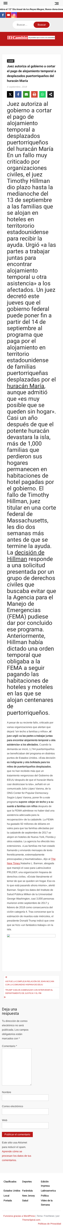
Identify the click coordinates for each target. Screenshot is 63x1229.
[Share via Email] (26, 94)
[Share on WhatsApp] (42, 94)
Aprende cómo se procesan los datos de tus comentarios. (16, 1156)
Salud (25, 1200)
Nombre (6, 1092)
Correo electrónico (12, 1106)
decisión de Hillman (25, 555)
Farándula (27, 1190)
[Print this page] (34, 94)
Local (10, 61)
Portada (8, 1200)
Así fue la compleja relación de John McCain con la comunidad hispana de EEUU (29, 983)
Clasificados (10, 1181)
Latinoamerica (48, 1190)
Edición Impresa (45, 1183)
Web (4, 1120)
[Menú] (5, 3)
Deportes (27, 1181)
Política (45, 1195)
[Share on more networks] (50, 94)
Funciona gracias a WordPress (19, 1216)
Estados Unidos (12, 1190)
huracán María (25, 386)
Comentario (9, 1046)
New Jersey (28, 1195)
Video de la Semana (46, 1202)
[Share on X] (10, 94)
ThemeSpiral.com (31, 1219)
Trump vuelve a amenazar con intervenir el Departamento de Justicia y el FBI (29, 991)
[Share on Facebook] (18, 94)
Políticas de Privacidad (49, 1223)
